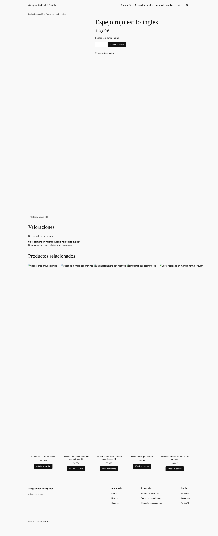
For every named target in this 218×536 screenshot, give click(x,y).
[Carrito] (187, 5)
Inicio (30, 14)
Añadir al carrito (117, 45)
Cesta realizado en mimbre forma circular (174, 457)
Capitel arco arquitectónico (43, 456)
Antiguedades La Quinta (42, 5)
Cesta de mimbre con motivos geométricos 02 (76, 457)
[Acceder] (179, 5)
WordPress (45, 521)
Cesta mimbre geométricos (142, 456)
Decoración (39, 14)
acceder (39, 245)
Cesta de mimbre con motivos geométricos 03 (109, 457)
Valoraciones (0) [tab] (39, 217)
